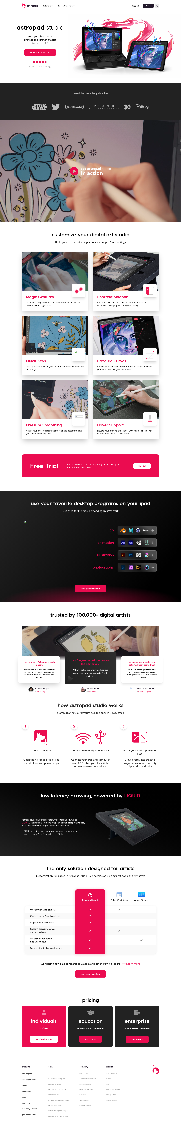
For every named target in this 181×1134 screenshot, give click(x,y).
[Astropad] (31, 5)
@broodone (93, 691)
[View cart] (157, 6)
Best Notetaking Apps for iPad (58, 1111)
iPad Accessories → (30, 1115)
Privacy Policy (111, 1095)
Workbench (26, 1091)
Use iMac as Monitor (55, 1105)
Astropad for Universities (88, 1079)
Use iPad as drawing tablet (57, 1089)
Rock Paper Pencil (29, 1079)
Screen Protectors (65, 6)
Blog (49, 1073)
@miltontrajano (144, 691)
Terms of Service (111, 1100)
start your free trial (40, 52)
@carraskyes (42, 691)
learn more (90, 1039)
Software (47, 6)
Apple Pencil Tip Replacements (58, 1116)
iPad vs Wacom (53, 1095)
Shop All (148, 6)
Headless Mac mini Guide (56, 1079)
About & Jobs (84, 1073)
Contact (108, 1079)
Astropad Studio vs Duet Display (58, 1100)
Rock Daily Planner (29, 1109)
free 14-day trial (44, 1039)
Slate (24, 1097)
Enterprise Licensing (86, 1089)
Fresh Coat (26, 1103)
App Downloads (111, 1073)
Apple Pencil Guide (54, 1084)
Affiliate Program (85, 1105)
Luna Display (27, 1074)
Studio (24, 1085)
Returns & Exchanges (113, 1089)
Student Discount (85, 1084)
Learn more (131, 963)
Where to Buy (84, 1100)
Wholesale (83, 1095)
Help (107, 1084)
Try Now (142, 466)
